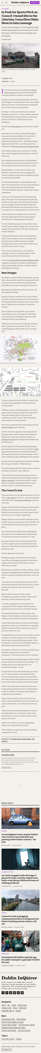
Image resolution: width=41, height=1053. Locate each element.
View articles (6, 767)
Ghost (28, 1046)
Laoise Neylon (6, 886)
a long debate (16, 126)
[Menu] (3, 2)
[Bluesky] (10, 992)
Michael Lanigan (7, 927)
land (19, 739)
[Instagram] (14, 992)
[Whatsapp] (18, 992)
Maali (33, 1046)
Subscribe (34, 2)
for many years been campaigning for (25, 146)
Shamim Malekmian (8, 965)
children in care (7, 872)
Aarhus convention (8, 480)
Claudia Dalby (6, 39)
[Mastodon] (22, 992)
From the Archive (8, 1039)
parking (4, 831)
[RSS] (6, 992)
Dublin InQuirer (11, 1046)
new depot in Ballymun (23, 500)
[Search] (6, 2)
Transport (5, 954)
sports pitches (26, 739)
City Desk (5, 9)
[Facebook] (3, 992)
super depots (11, 498)
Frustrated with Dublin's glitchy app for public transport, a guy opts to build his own (20, 959)
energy (4, 913)
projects (19, 1039)
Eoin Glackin (6, 845)
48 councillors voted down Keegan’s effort (24, 260)
